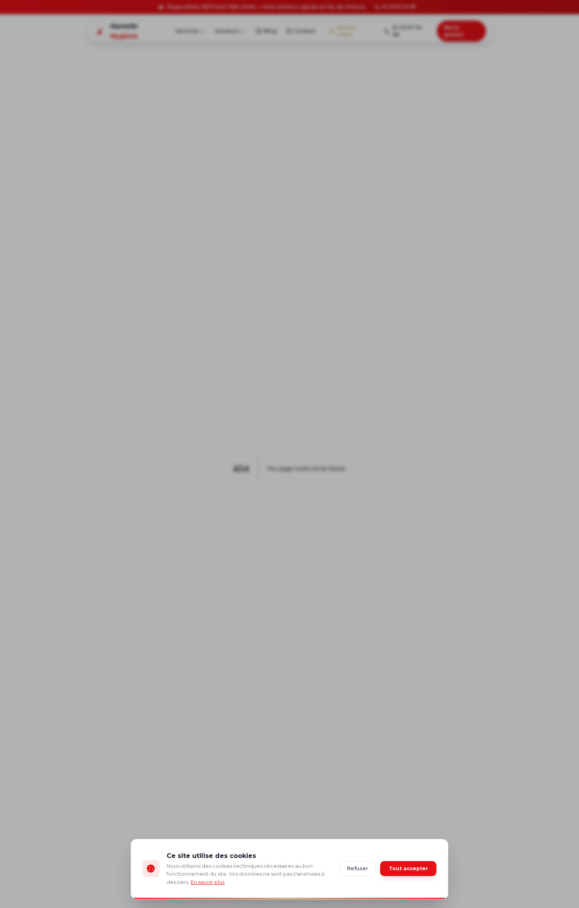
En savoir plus (208, 882)
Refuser (357, 868)
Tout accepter (408, 868)
